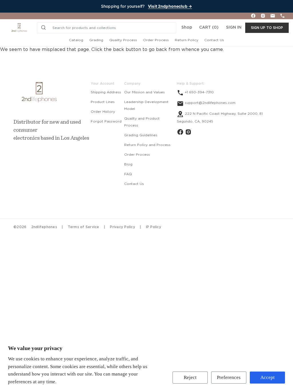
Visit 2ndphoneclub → (170, 6)
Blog (128, 164)
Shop (186, 27)
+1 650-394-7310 (199, 92)
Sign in (233, 27)
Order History (103, 111)
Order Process (156, 40)
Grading (96, 40)
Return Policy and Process (147, 145)
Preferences (229, 377)
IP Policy (153, 227)
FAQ (128, 174)
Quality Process (123, 40)
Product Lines (103, 102)
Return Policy (186, 40)
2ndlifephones (44, 227)
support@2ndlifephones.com (209, 102)
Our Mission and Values (144, 92)
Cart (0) (209, 27)
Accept (267, 377)
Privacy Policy (122, 227)
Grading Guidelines (140, 135)
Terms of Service (83, 227)
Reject (190, 377)
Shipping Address (106, 92)
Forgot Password (106, 121)
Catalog (76, 40)
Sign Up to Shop (267, 27)
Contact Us (214, 40)
